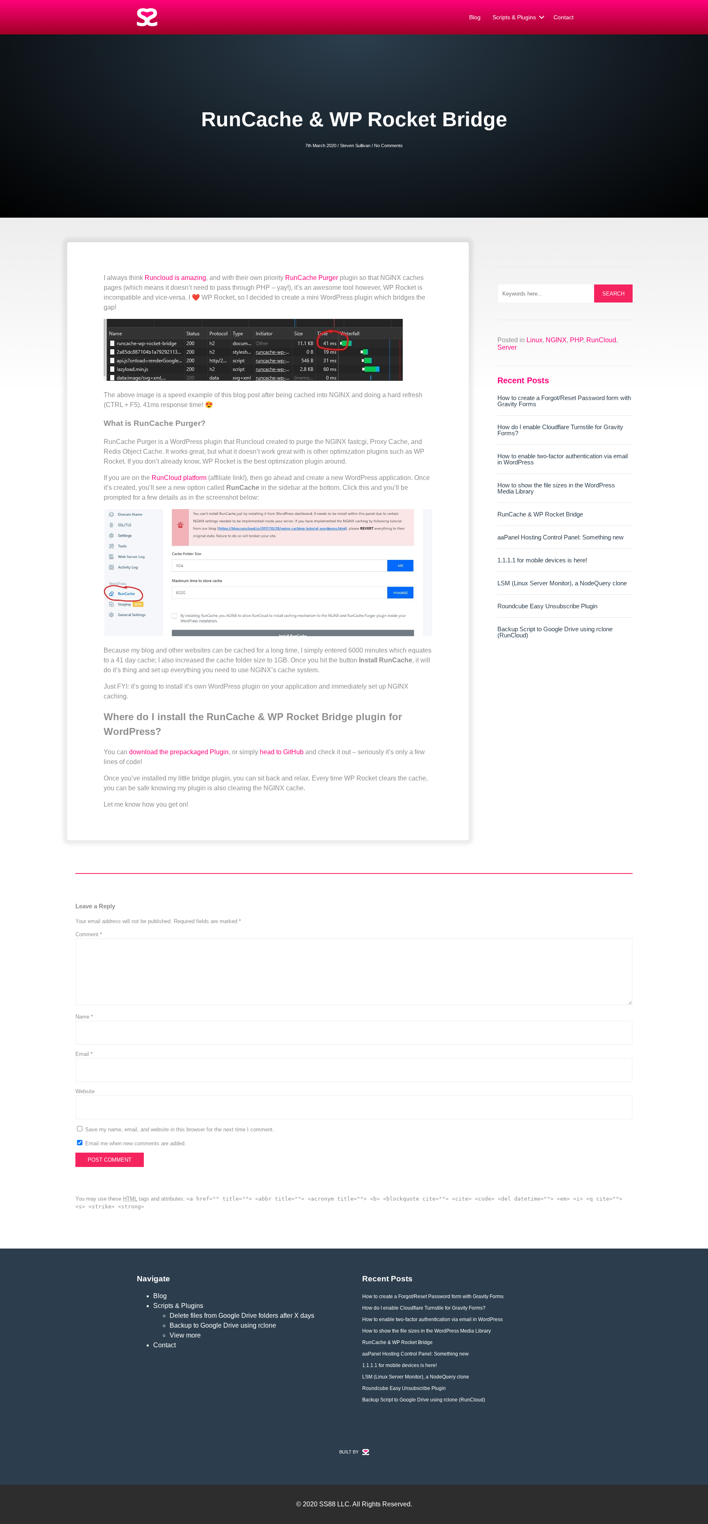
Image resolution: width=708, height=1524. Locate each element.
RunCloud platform (179, 477)
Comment (88, 934)
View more (185, 1335)
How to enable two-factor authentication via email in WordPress (562, 459)
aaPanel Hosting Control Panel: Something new (560, 537)
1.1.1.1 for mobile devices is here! (542, 560)
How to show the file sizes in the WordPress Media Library (556, 488)
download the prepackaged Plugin (179, 751)
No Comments (388, 145)
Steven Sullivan (355, 145)
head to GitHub (282, 751)
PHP (576, 340)
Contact (564, 17)
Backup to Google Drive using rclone (223, 1325)
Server (507, 347)
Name (84, 1017)
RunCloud (601, 340)
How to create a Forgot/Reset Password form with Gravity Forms (564, 400)
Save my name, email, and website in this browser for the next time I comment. (179, 1129)
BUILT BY (349, 1451)
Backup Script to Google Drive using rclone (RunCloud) (555, 632)
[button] (541, 17)
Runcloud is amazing (175, 277)
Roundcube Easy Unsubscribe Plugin (547, 606)
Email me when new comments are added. (135, 1143)
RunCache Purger (311, 277)
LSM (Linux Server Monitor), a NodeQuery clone (562, 583)
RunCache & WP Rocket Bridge (540, 514)
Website (85, 1091)
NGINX (556, 340)
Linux (534, 340)
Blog (475, 17)
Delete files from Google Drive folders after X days (242, 1315)
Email (84, 1054)
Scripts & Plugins (514, 17)
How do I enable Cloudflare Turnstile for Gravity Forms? (560, 430)
